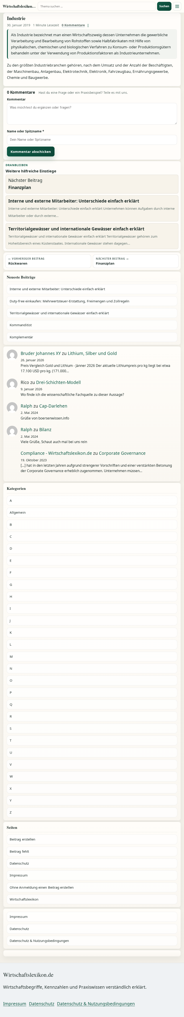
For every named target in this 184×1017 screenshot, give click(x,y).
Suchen (164, 6)
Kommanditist (21, 325)
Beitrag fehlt (19, 851)
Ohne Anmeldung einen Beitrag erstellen (42, 887)
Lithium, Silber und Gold (92, 353)
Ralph (26, 406)
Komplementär (21, 337)
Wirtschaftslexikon (24, 899)
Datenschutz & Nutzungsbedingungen (39, 940)
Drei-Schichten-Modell (58, 382)
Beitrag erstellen (22, 839)
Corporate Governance (122, 453)
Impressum (19, 875)
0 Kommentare (73, 25)
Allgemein (18, 512)
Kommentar (16, 99)
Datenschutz (19, 863)
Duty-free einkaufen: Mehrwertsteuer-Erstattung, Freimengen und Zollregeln (69, 301)
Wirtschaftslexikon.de (19, 6)
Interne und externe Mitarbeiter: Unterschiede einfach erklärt (57, 289)
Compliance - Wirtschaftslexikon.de (56, 453)
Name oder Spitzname (25, 131)
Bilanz (45, 430)
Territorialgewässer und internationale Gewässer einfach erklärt (59, 313)
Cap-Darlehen (53, 406)
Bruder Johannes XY (41, 353)
